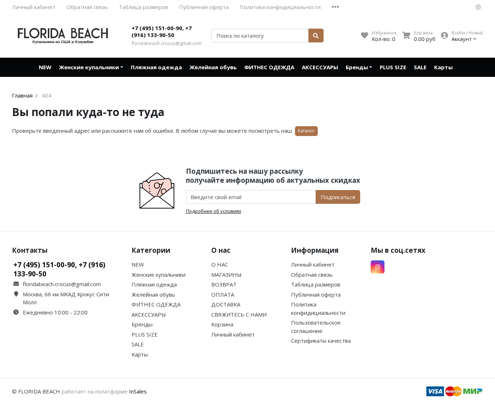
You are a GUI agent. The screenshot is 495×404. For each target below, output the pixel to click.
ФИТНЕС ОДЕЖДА (269, 67)
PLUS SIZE (393, 67)
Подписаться (338, 197)
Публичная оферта (204, 7)
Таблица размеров (143, 7)
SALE (420, 67)
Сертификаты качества (321, 340)
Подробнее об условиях (213, 211)
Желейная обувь (213, 67)
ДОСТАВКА (225, 304)
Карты (443, 67)
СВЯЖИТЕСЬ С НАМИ (239, 314)
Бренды (357, 67)
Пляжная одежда (156, 67)
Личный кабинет (33, 7)
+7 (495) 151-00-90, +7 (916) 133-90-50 (162, 31)
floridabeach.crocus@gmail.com (166, 43)
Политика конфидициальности (280, 7)
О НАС (219, 264)
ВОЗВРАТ (224, 284)
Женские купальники (89, 67)
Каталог (306, 131)
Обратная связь (87, 7)
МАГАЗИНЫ (226, 274)
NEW (45, 67)
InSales (138, 391)
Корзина (222, 324)
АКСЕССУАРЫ (320, 67)
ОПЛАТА (222, 294)
